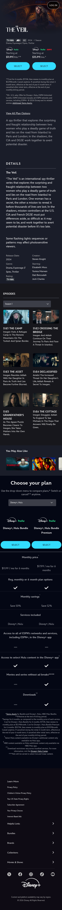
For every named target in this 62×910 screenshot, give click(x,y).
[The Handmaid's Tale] (17, 463)
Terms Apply (11, 714)
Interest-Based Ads (14, 817)
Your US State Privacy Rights (18, 799)
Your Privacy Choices (15, 811)
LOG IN (53, 5)
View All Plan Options (18, 113)
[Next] (56, 463)
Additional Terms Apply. (22, 103)
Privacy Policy (12, 787)
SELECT (18, 66)
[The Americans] (43, 463)
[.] (9, 874)
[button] (31, 824)
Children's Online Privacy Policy (19, 793)
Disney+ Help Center (39, 751)
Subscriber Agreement (15, 805)
